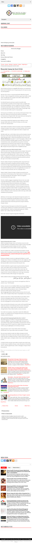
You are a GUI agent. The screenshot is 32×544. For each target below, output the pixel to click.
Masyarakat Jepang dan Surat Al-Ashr (12, 69)
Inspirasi (15, 64)
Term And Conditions (6, 61)
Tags (9, 467)
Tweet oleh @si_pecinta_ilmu (7, 42)
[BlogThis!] (4, 354)
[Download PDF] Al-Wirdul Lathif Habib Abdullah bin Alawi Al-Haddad (17, 486)
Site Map (3, 55)
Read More (28, 364)
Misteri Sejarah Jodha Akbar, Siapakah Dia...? (19, 493)
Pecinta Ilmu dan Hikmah (15, 539)
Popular (3, 467)
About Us (3, 53)
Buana (6, 64)
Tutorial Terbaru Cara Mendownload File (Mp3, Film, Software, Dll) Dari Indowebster (18, 517)
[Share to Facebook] (6, 354)
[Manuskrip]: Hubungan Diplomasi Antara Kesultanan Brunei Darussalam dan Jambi (17, 360)
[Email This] (2, 354)
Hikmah (11, 64)
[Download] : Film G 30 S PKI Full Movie (17, 478)
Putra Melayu (20, 540)
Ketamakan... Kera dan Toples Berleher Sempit (19, 377)
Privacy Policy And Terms (7, 57)
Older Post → (28, 405)
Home (2, 50)
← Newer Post (4, 405)
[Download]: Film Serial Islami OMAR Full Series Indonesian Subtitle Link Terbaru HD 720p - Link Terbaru (18, 471)
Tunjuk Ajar (24, 64)
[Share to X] (5, 354)
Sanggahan (3, 59)
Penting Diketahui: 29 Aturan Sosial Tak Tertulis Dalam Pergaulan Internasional (18, 501)
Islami (19, 64)
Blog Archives (16, 467)
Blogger (19, 48)
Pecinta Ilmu (7, 540)
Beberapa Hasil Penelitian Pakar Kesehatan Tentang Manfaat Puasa (18, 386)
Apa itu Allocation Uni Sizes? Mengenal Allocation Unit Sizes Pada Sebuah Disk (17, 509)
